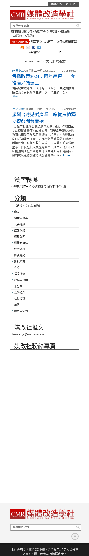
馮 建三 (20, 70)
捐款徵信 (30, 35)
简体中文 (25, 186)
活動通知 (19, 292)
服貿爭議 (27, 31)
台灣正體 (60, 186)
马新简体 (49, 186)
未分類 (18, 286)
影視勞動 (19, 255)
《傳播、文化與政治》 (28, 205)
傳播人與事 (21, 218)
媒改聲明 (19, 236)
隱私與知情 (21, 311)
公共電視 (52, 31)
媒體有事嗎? (21, 243)
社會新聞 (17, 35)
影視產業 (19, 261)
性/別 (17, 267)
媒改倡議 (19, 230)
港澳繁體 (37, 186)
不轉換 (15, 186)
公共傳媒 (19, 224)
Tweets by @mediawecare (27, 334)
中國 (17, 212)
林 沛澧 (20, 109)
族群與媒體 (21, 280)
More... (17, 96)
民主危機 (65, 31)
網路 (17, 305)
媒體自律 (40, 31)
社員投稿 (19, 298)
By (14, 70)
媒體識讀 (19, 249)
